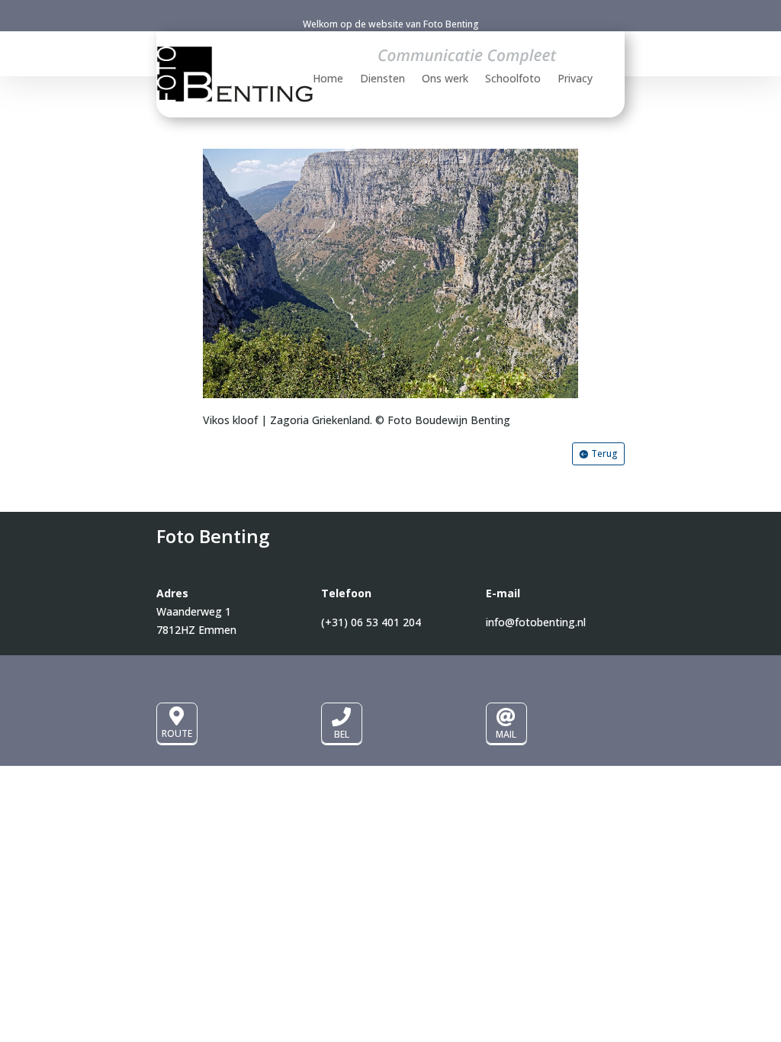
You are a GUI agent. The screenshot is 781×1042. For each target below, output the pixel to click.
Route (177, 733)
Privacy (575, 79)
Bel (341, 734)
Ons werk (445, 79)
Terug (604, 453)
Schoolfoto (513, 79)
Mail (506, 734)
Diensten (382, 79)
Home (328, 79)
